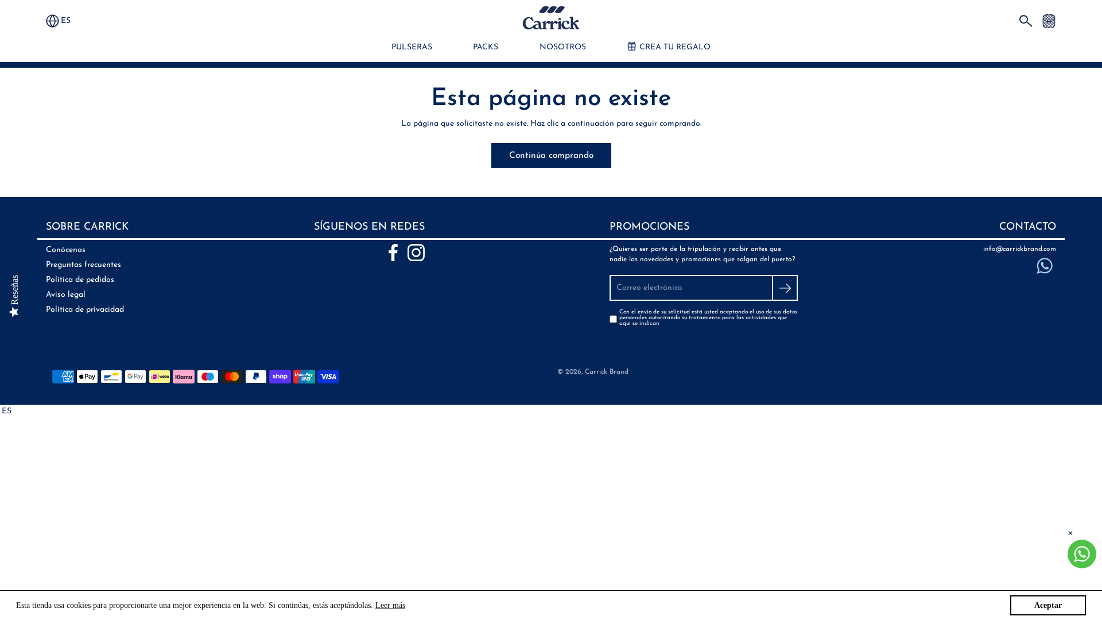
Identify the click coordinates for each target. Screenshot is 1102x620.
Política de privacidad (85, 309)
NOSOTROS (563, 47)
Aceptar (1048, 605)
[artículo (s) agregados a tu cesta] (1049, 20)
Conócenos (66, 250)
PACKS (485, 47)
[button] (71, 21)
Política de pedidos (80, 280)
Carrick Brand (606, 372)
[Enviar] (785, 288)
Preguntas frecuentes (83, 265)
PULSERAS (411, 47)
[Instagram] (416, 252)
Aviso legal (66, 294)
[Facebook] (393, 252)
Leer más (390, 605)
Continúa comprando (551, 155)
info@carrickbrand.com (1019, 249)
